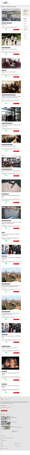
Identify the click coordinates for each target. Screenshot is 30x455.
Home (1, 5)
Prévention (3, 232)
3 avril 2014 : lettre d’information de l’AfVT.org (9, 347)
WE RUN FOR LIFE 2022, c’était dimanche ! (9, 49)
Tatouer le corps (4, 24)
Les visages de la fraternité (25, 23)
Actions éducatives (4, 70)
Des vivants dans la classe (25, 25)
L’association (16, 442)
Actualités (3, 47)
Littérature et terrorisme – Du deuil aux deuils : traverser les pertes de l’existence (26, 30)
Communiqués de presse (7, 311)
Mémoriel (10, 220)
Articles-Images (6, 220)
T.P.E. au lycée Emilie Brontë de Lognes (9, 146)
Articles (6, 47)
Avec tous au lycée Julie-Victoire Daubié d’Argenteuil (11, 170)
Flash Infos (9, 47)
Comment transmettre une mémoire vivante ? (26, 27)
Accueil (2, 442)
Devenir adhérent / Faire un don (18, 446)
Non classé (11, 123)
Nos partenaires (2, 446)
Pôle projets (25, 35)
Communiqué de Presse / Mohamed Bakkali (25, 21)
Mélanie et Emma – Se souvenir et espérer (9, 71)
